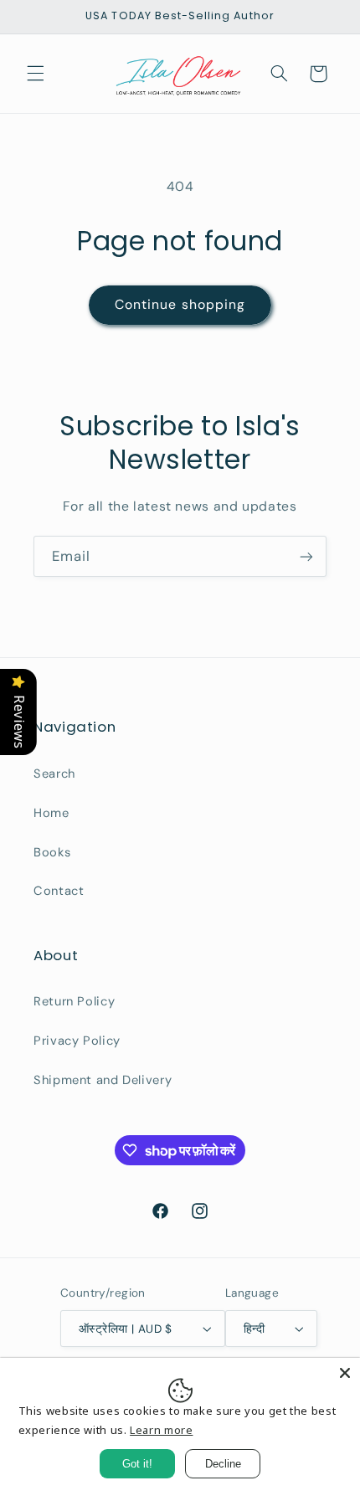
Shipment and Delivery (102, 1080)
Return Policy (74, 1001)
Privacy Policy (77, 1040)
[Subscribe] (306, 556)
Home (51, 812)
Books (51, 852)
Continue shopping (180, 304)
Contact (58, 890)
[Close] (345, 1373)
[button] (35, 73)
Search (54, 773)
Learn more (161, 1429)
